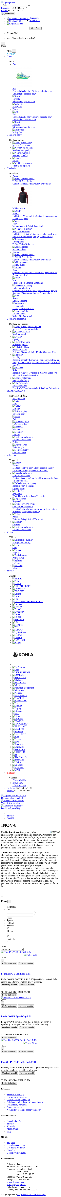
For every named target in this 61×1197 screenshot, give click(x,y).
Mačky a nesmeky (34, 509)
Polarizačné (17, 388)
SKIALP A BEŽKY (16, 391)
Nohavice (29, 244)
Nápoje (15, 552)
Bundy (15, 213)
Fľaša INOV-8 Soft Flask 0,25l (15, 974)
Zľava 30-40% (19, 780)
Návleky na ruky (20, 334)
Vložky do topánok (21, 165)
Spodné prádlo (19, 249)
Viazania (16, 429)
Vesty (14, 223)
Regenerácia (18, 501)
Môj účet (11, 1142)
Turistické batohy (20, 470)
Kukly (39, 352)
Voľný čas (17, 106)
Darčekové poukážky (16, 1153)
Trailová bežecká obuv (42, 91)
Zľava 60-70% (19, 785)
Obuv (9, 56)
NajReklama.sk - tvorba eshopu (31, 1194)
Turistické (27, 234)
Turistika (16, 99)
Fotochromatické (30, 388)
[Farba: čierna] (30, 1043)
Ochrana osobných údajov (18, 1099)
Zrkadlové (43, 388)
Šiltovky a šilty (49, 352)
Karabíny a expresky (44, 478)
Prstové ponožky (25, 362)
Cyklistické (17, 216)
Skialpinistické (27, 519)
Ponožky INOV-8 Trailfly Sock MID (18, 1062)
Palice (15, 419)
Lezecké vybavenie (21, 475)
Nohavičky (17, 316)
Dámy (15, 109)
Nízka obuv (17, 101)
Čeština (19, 21)
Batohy (15, 465)
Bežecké (16, 519)
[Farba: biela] (30, 955)
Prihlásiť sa (35, 20)
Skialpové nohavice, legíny (44, 234)
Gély (14, 547)
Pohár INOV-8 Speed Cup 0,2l (15, 1016)
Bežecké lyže (18, 447)
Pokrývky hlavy (19, 349)
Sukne (15, 298)
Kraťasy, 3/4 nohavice (22, 236)
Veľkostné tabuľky (15, 1094)
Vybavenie (11, 455)
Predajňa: (5, 8)
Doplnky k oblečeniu (16, 319)
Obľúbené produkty (16, 1147)
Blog (9, 1131)
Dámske (16, 252)
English (19, 23)
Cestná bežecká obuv (21, 91)
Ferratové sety (18, 509)
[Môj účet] (30, 13)
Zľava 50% (17, 783)
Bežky (15, 442)
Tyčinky (16, 563)
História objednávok (16, 1145)
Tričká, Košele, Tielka (22, 181)
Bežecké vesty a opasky (23, 486)
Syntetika (11, 939)
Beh (14, 88)
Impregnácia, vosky (21, 145)
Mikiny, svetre (18, 208)
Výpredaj (11, 772)
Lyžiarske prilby (19, 424)
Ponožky (16, 357)
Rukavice (16, 370)
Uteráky (36, 511)
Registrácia (34, 18)
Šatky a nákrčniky (20, 380)
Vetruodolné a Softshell (33, 216)
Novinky (11, 54)
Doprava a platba (14, 1107)
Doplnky (16, 434)
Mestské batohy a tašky (22, 468)
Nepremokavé (51, 216)
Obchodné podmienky (17, 1097)
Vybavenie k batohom (38, 470)
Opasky (15, 339)
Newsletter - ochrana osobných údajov (24, 1110)
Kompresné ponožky (38, 360)
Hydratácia (17, 493)
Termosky (40, 496)
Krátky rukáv (34, 183)
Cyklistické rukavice (38, 373)
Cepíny (15, 478)
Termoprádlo (18, 241)
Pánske (15, 176)
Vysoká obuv (29, 101)
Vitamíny (16, 568)
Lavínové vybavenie (21, 439)
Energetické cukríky (21, 542)
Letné (15, 301)
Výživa (10, 532)
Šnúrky (15, 160)
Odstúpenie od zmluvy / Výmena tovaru (25, 1102)
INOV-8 (10, 818)
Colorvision (54, 388)
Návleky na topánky (21, 150)
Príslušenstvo (18, 558)
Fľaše (15, 496)
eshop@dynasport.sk (16, 1184)
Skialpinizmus (18, 398)
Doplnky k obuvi (14, 135)
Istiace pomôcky (27, 478)
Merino (10, 931)
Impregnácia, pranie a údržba (25, 329)
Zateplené (38, 226)
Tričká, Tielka (18, 244)
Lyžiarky (16, 409)
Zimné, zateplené (20, 218)
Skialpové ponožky (42, 362)
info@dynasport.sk (15, 1182)
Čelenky (16, 352)
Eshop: (4, 10)
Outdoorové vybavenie (22, 506)
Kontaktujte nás (14, 1121)
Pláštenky (16, 511)
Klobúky (32, 352)
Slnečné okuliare (19, 385)
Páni (14, 64)
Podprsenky (28, 316)
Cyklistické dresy (20, 183)
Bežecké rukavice (20, 373)
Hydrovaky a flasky (27, 496)
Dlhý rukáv (46, 183)
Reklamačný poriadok (17, 1104)
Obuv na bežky (19, 452)
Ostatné (54, 509)
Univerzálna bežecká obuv (24, 94)
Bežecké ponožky (20, 360)
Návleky (46, 509)
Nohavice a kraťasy (21, 231)
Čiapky (24, 352)
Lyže (14, 403)
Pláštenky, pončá (20, 344)
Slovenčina (24, 18)
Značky (10, 570)
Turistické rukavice (29, 375)
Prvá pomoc (27, 511)
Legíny (36, 236)
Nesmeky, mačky (20, 155)
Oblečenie (11, 168)
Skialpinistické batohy (44, 468)
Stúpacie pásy (18, 414)
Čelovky (16, 524)
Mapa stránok (13, 1129)
